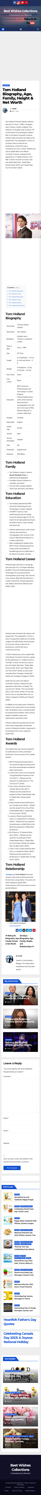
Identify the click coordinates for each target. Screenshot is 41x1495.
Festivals (8, 1487)
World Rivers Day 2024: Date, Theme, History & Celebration (23, 1263)
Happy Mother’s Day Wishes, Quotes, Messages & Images (17, 1441)
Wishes (28, 1258)
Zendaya (9, 874)
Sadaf (14, 109)
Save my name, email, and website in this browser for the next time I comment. (18, 1160)
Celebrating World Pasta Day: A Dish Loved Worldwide (24, 1211)
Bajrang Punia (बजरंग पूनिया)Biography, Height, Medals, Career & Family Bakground (19, 1046)
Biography (6, 85)
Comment (7, 1076)
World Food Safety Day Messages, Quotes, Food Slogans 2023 (24, 1275)
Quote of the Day (17, 1490)
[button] (38, 29)
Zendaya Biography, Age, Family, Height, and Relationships (27, 941)
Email (6, 1131)
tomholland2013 (15, 926)
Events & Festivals (26, 1206)
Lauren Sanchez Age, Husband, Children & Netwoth (17, 998)
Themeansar (20, 1484)
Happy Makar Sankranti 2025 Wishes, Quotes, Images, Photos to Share (25, 1223)
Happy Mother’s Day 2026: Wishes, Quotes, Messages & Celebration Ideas (20, 1421)
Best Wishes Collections (20, 11)
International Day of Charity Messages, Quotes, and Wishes (25, 1310)
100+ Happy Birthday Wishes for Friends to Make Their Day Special (18, 1398)
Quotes (17, 1244)
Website (6, 1143)
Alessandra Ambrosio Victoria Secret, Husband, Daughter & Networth (19, 1022)
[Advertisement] (20, 53)
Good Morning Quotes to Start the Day (19, 1374)
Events (17, 1194)
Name (6, 1118)
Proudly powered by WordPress (14, 1483)
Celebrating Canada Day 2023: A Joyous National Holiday (18, 1338)
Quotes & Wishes (26, 1244)
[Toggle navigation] (21, 29)
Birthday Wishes (30, 1490)
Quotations (31, 1487)
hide (17, 287)
